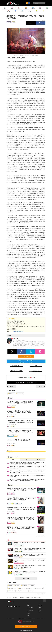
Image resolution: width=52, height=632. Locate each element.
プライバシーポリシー (41, 618)
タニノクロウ (20, 393)
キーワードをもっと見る (39, 593)
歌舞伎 (10, 585)
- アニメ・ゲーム (30, 610)
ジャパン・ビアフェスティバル (25, 588)
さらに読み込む (26, 578)
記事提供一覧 (14, 618)
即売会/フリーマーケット (23, 590)
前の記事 (11, 386)
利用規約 (33, 618)
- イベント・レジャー (30, 607)
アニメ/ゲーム (12, 590)
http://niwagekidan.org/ (18, 331)
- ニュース (40, 605)
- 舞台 (28, 605)
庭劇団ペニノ (11, 393)
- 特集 (39, 611)
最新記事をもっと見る (39, 536)
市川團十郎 (17, 585)
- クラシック (29, 608)
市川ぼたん (32, 585)
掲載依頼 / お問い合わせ (22, 618)
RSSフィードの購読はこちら (26, 356)
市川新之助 (24, 585)
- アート (28, 611)
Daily (13, 459)
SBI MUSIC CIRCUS (39, 588)
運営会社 (9, 618)
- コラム (39, 610)
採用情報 (29, 618)
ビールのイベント (12, 588)
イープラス (9, 597)
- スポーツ (29, 613)
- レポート (40, 608)
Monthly (39, 459)
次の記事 (40, 386)
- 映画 (28, 615)
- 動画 (39, 604)
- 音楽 (28, 604)
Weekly (26, 459)
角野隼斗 (32, 590)
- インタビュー (40, 607)
